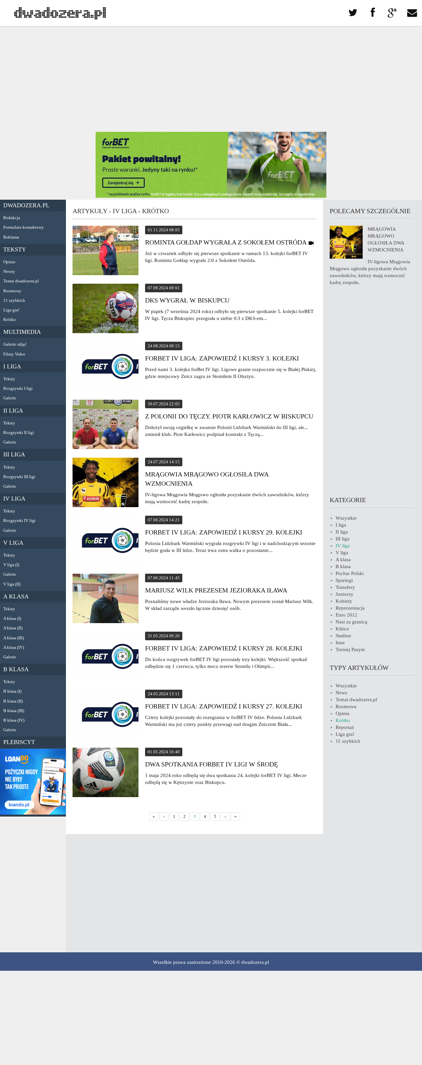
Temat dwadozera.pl (21, 280)
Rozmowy (12, 290)
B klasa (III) (13, 710)
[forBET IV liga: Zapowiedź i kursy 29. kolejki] (105, 541)
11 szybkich (14, 300)
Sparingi (344, 580)
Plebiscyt (19, 742)
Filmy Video (14, 354)
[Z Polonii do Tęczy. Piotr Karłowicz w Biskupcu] (105, 425)
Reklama (11, 237)
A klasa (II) (12, 627)
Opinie (9, 261)
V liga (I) (11, 564)
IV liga (14, 498)
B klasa (16, 669)
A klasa (16, 596)
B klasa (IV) (13, 720)
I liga (12, 366)
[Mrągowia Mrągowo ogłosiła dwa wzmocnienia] (105, 483)
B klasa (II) (13, 701)
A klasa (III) (13, 637)
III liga (14, 454)
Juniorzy (344, 594)
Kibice (342, 628)
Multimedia (22, 332)
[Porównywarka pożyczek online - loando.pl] (33, 813)
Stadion (343, 635)
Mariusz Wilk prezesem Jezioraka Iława (216, 590)
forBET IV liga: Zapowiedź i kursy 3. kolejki (222, 358)
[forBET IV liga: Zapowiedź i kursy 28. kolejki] (105, 657)
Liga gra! (11, 309)
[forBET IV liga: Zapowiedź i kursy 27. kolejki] (105, 715)
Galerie (9, 397)
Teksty (14, 249)
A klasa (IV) (13, 647)
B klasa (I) (12, 691)
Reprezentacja (350, 608)
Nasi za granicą (351, 621)
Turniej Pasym (350, 649)
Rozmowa (346, 706)
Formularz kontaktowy (23, 227)
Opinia (342, 713)
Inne (340, 642)
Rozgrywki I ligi (18, 388)
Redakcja (11, 217)
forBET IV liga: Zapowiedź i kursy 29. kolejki (223, 532)
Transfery (345, 587)
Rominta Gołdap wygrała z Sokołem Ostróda (225, 242)
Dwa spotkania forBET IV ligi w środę (211, 764)
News (341, 692)
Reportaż (345, 727)
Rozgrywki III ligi (19, 476)
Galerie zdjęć (15, 344)
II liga (13, 410)
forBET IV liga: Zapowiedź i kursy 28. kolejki (223, 648)
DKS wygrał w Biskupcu (187, 300)
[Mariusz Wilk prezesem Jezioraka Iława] (105, 599)
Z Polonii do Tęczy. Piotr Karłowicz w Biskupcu (229, 416)
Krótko (9, 319)
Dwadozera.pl (26, 205)
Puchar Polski (350, 573)
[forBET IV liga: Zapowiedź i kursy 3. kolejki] (105, 367)
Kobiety (344, 601)
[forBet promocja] (211, 196)
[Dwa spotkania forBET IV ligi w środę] (105, 773)
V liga (13, 542)
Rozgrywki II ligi (18, 432)
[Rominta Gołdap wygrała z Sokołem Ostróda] (105, 251)
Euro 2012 (346, 615)
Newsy (9, 271)
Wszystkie (346, 518)
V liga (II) (11, 584)
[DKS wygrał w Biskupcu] (105, 309)
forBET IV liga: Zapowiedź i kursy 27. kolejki (223, 706)
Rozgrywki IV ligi (19, 520)
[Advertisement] (211, 79)
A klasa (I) (12, 618)
